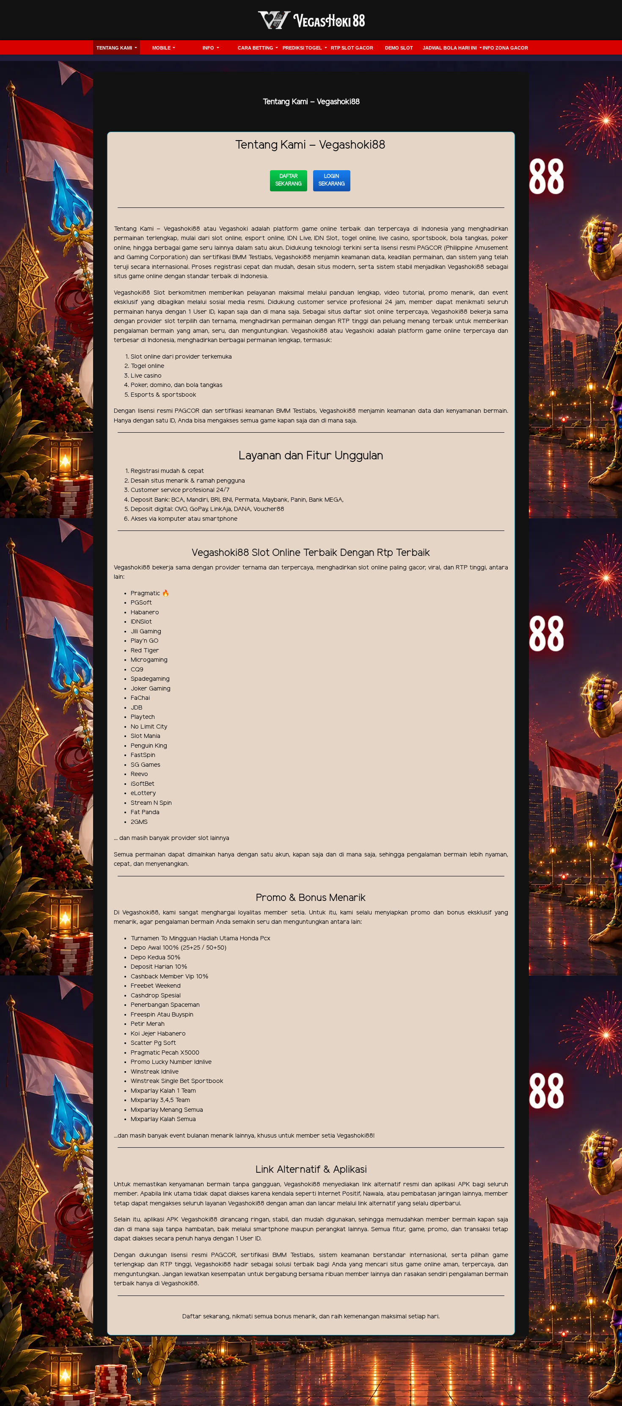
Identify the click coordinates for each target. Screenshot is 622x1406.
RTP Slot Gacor (352, 47)
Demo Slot (399, 47)
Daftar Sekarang (288, 180)
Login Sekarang (332, 180)
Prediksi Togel (303, 47)
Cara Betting (256, 47)
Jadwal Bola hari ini (450, 47)
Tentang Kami (114, 47)
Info (209, 47)
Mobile (162, 47)
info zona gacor (505, 47)
